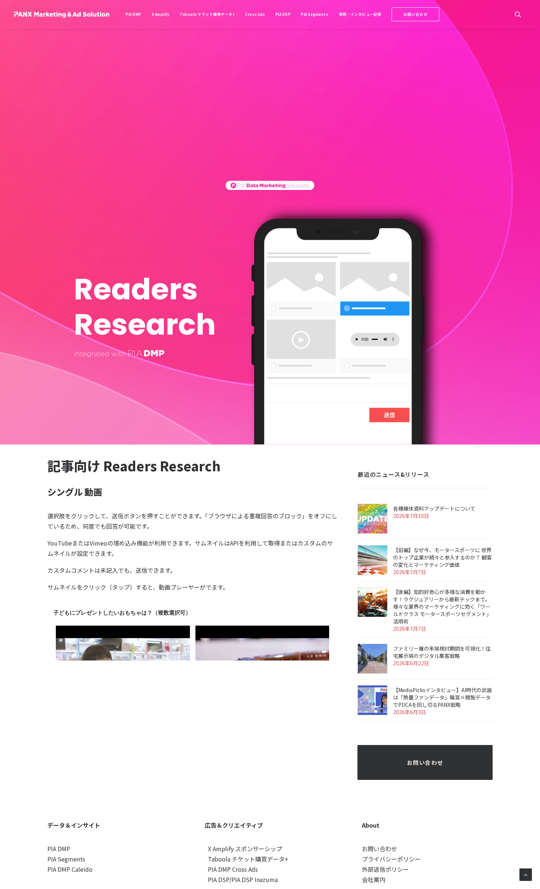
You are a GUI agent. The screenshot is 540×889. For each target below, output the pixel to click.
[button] (521, 14)
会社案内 (373, 879)
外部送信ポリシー (385, 869)
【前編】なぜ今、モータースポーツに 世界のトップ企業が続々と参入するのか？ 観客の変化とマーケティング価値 (442, 557)
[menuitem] (133, 14)
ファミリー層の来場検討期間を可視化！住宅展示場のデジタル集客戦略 (442, 652)
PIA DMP (133, 14)
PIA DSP (283, 14)
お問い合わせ (379, 848)
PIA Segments (314, 14)
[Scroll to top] (525, 873)
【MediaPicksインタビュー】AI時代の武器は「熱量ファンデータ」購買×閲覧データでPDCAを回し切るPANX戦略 (442, 697)
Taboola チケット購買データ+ (207, 14)
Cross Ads (255, 14)
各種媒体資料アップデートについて (434, 508)
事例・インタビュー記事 (360, 14)
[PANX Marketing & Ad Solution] (61, 14)
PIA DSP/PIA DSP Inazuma (243, 879)
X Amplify (161, 14)
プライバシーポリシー (391, 858)
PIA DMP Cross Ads (233, 869)
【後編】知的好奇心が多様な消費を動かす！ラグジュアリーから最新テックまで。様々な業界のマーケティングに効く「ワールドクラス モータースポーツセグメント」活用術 (442, 606)
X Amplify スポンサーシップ (245, 848)
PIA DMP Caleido (70, 869)
